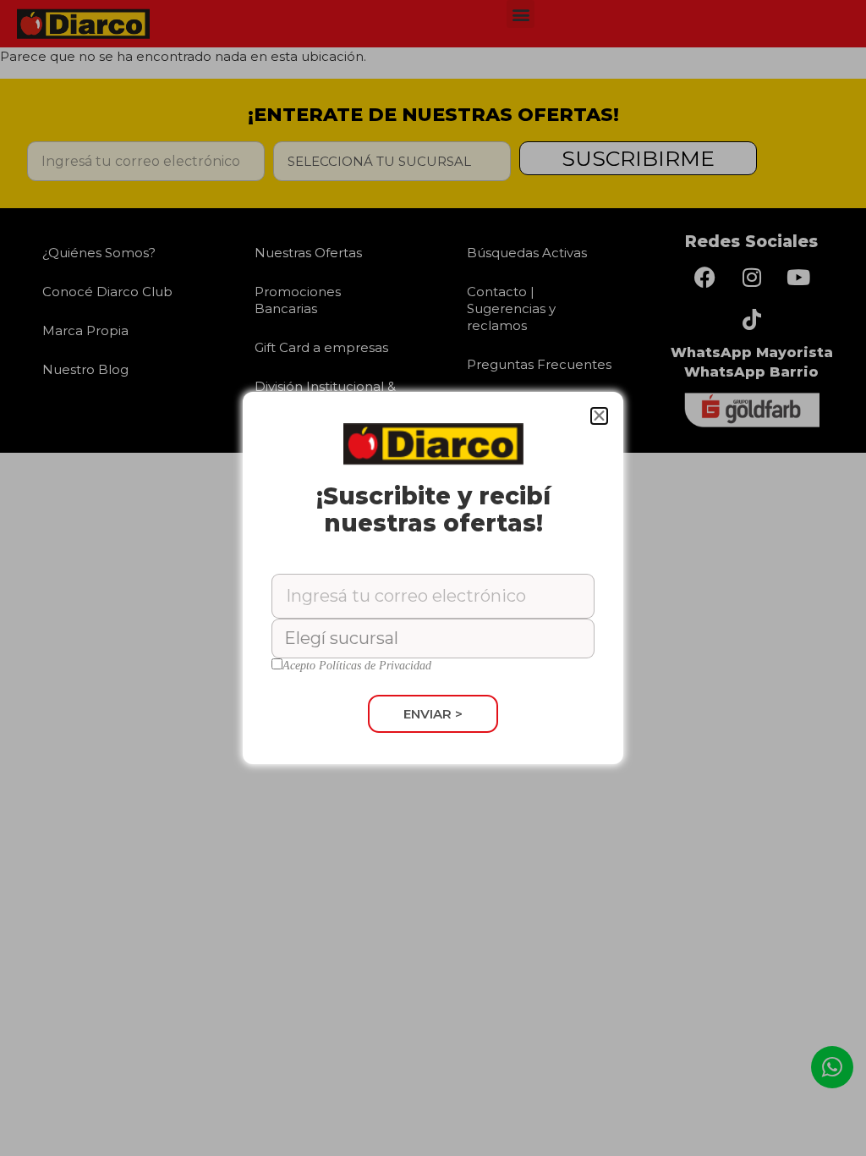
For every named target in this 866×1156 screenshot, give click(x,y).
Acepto (356, 666)
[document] (433, 578)
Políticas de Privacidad (375, 665)
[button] (599, 416)
